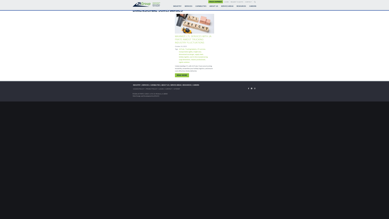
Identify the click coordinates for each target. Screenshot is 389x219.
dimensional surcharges (186, 54)
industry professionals (198, 59)
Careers (252, 6)
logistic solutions (184, 62)
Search (254, 2)
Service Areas (227, 6)
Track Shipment (215, 2)
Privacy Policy (151, 89)
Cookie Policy (138, 89)
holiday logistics (184, 57)
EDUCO (156, 96)
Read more (182, 75)
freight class (197, 52)
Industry (177, 6)
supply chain (199, 54)
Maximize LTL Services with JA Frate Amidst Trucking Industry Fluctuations (193, 39)
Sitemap (177, 89)
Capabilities (200, 6)
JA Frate (181, 49)
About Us (213, 6)
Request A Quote (237, 2)
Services (188, 6)
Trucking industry (191, 49)
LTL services (201, 49)
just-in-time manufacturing (199, 57)
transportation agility (186, 52)
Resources (241, 6)
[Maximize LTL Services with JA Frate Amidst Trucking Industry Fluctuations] (194, 23)
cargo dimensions (184, 59)
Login (226, 2)
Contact (248, 2)
